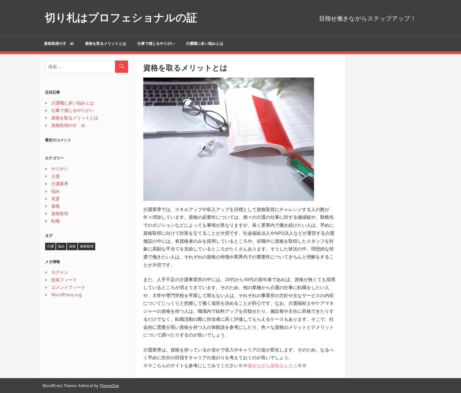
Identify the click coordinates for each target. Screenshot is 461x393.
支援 (55, 198)
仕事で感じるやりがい (156, 43)
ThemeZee (109, 385)
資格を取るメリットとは (105, 43)
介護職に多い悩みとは (204, 43)
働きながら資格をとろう (272, 365)
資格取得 (59, 213)
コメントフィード (68, 287)
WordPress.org (66, 295)
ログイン (59, 272)
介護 (55, 176)
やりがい (59, 169)
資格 (55, 206)
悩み (55, 191)
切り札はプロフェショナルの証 (121, 17)
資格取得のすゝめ (59, 43)
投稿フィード (64, 280)
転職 (55, 221)
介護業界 (59, 184)
